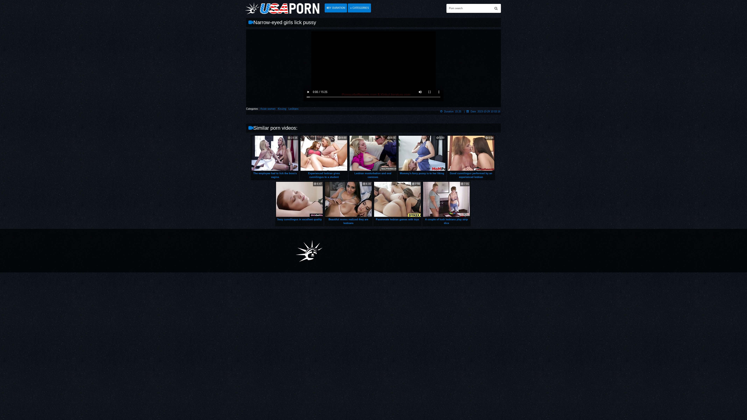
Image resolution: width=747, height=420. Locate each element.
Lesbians (293, 108)
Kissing (282, 108)
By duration (336, 7)
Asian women (267, 108)
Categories (360, 7)
